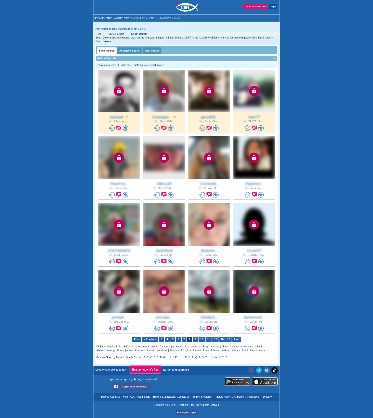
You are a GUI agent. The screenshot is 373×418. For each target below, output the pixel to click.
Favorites (165, 18)
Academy (177, 346)
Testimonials (143, 396)
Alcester (234, 346)
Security (267, 396)
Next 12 (225, 339)
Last (236, 339)
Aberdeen (165, 346)
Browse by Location (164, 396)
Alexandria (247, 346)
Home (104, 396)
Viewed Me (130, 18)
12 (215, 339)
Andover (162, 350)
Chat (177, 18)
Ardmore (174, 350)
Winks (109, 18)
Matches (118, 18)
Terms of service (202, 396)
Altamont (140, 350)
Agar (187, 346)
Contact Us (183, 396)
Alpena (120, 350)
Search (152, 18)
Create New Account (255, 6)
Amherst (151, 350)
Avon (262, 350)
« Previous (150, 339)
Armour (197, 350)
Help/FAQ (128, 396)
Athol (245, 350)
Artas (206, 350)
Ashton (226, 350)
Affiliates (239, 396)
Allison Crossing (105, 350)
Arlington (186, 350)
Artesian (215, 350)
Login (273, 6)
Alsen (129, 350)
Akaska (215, 346)
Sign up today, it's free (145, 369)
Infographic (253, 396)
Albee (224, 346)
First (136, 339)
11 (208, 339)
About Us (115, 396)
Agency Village (200, 346)
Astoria (236, 350)
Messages (99, 18)
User (152, 50)
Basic (107, 50)
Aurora (253, 350)
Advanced (129, 50)
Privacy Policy (223, 396)
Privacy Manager (186, 412)
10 (201, 339)
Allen (258, 346)
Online (141, 18)
